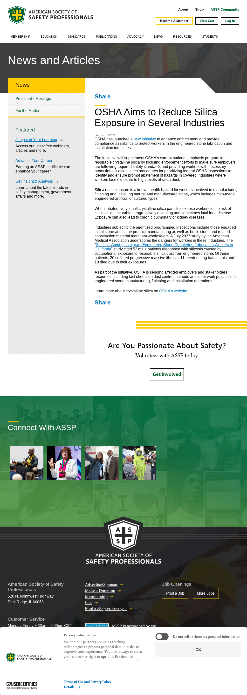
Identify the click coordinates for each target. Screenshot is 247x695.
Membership (20, 36)
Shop (199, 9)
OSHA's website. (173, 291)
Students (210, 36)
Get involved (167, 374)
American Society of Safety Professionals (51, 15)
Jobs (88, 602)
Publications (106, 36)
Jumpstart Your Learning (36, 140)
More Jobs (206, 593)
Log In (230, 21)
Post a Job (175, 593)
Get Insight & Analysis (34, 181)
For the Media (27, 111)
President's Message (33, 98)
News (158, 36)
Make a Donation (100, 590)
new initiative (145, 139)
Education (49, 36)
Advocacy (135, 36)
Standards (77, 36)
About (183, 9)
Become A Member (174, 21)
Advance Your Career (33, 160)
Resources (182, 36)
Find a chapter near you (106, 609)
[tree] (46, 105)
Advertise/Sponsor (101, 584)
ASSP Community (225, 9)
